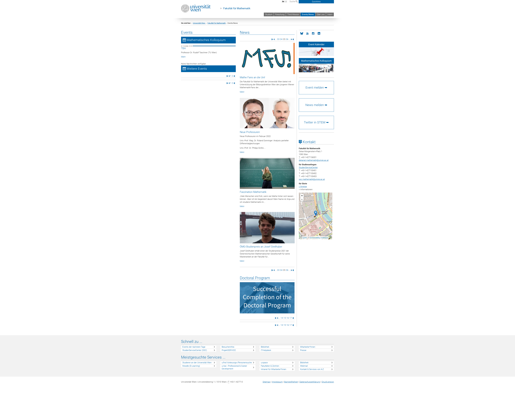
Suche (293, 1)
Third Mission (293, 14)
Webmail (304, 366)
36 (287, 39)
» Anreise (303, 186)
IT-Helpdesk (266, 350)
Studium (268, 14)
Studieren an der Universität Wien (196, 362)
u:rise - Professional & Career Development (234, 367)
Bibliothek (265, 347)
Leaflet (304, 237)
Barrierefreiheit (291, 382)
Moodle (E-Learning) (191, 366)
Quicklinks (316, 1)
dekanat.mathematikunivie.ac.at (314, 160)
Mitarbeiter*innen (307, 347)
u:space (264, 362)
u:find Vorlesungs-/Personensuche (237, 362)
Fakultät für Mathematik (236, 8)
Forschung (279, 14)
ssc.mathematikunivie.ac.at (312, 179)
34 (281, 39)
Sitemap (266, 382)
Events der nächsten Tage (193, 347)
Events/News (308, 14)
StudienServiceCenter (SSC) (194, 350)
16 (287, 318)
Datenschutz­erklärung (309, 382)
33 (278, 39)
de (285, 1)
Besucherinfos (228, 347)
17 (290, 318)
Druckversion (328, 382)
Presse (303, 350)
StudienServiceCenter (308, 167)
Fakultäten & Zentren (270, 366)
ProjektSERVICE (229, 350)
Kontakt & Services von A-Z (312, 369)
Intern (329, 14)
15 (285, 318)
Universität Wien (199, 23)
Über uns (321, 14)
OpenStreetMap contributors (319, 237)
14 (282, 318)
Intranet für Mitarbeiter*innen (273, 369)
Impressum (277, 382)
